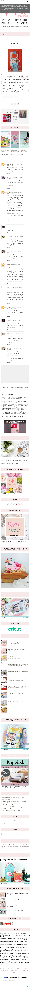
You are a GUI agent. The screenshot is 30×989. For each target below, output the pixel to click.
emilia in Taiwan (11, 333)
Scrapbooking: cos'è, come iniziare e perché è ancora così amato (16, 657)
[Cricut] (15, 630)
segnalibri (2, 961)
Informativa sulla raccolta (9, 980)
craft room (23, 944)
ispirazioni (23, 950)
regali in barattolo (17, 956)
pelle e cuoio (17, 955)
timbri (20, 961)
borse (8, 941)
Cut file (18, 933)
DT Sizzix (3, 937)
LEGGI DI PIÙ (15, 463)
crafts (27, 944)
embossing (19, 946)
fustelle (20, 947)
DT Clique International (19, 935)
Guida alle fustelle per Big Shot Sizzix (15, 899)
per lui (22, 955)
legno (6, 952)
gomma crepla (8, 949)
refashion (9, 956)
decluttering (8, 946)
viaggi (15, 962)
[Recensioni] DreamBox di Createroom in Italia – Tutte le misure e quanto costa (18, 665)
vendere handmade (10, 962)
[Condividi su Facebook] (11, 104)
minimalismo (3, 953)
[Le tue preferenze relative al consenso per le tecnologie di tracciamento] (27, 986)
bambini (24, 940)
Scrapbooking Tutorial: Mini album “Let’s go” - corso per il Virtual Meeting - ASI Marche (18, 695)
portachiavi (4, 956)
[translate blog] (15, 820)
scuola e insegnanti (21, 959)
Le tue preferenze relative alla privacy (16, 977)
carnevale (2, 943)
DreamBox (17, 937)
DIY (15, 97)
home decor (25, 949)
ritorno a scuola (21, 958)
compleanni (3, 944)
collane (22, 943)
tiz (8, 264)
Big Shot (3, 933)
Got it (19, 12)
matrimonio (25, 952)
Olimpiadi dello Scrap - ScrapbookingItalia (16, 78)
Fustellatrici (23, 937)
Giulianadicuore (11, 307)
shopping (7, 961)
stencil (17, 961)
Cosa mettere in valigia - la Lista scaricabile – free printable (15, 642)
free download (13, 947)
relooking (24, 956)
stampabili (13, 961)
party (8, 955)
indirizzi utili (18, 950)
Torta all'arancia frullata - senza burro (17, 709)
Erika (8, 320)
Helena (9, 348)
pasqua (12, 955)
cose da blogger (17, 944)
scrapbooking (11, 959)
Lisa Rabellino (11, 192)
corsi (11, 944)
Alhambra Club (11, 164)
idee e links (9, 950)
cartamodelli (8, 943)
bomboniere (3, 941)
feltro (2, 947)
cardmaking (23, 941)
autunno (19, 940)
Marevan (9, 226)
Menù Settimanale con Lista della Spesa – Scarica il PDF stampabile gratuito (18, 679)
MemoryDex (15, 938)
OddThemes (5, 970)
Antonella (10, 177)
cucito (2, 946)
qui (13, 88)
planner (25, 955)
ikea (13, 950)
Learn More (12, 12)
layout (2, 952)
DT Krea (28, 935)
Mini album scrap (11, 940)
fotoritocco (6, 947)
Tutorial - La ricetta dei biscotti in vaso (16, 910)
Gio (8, 251)
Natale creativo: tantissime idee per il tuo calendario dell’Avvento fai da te (18, 687)
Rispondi (8, 173)
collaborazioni (15, 943)
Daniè (24, 91)
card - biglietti (15, 941)
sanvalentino (3, 959)
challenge (10, 97)
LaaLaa (9, 236)
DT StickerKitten (11, 937)
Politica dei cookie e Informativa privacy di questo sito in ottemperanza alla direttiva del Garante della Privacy (15, 846)
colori (25, 943)
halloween (18, 949)
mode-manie (10, 953)
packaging (3, 955)
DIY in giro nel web (8, 935)
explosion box (26, 946)
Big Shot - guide (12, 933)
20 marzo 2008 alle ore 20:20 (14, 308)
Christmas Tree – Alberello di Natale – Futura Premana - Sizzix (17, 702)
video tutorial (21, 962)
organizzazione (25, 953)
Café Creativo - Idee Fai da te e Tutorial (15, 21)
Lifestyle (9, 938)
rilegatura (13, 958)
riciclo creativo (5, 958)
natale (16, 953)
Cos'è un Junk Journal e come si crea (11, 804)
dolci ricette (14, 946)
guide (13, 949)
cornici (8, 944)
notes (19, 953)
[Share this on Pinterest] (15, 104)
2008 (15, 41)
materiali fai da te (18, 952)
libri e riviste (10, 952)
